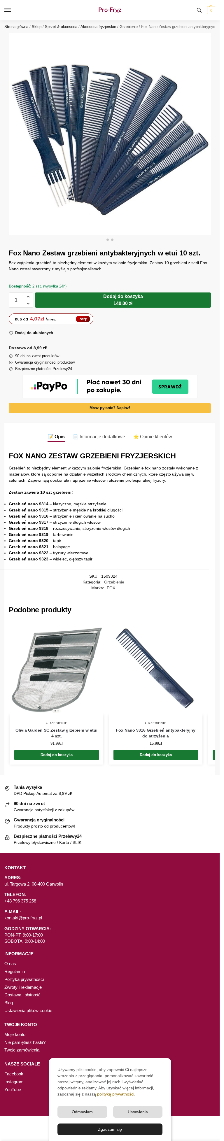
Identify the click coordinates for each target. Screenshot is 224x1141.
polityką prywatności (115, 1094)
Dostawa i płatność (22, 995)
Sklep (36, 26)
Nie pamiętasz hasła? (25, 1042)
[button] (210, 10)
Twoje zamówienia (21, 1050)
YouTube (12, 1089)
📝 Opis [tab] (56, 436)
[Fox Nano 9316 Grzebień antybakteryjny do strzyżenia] (155, 668)
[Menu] (13, 10)
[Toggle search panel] (199, 10)
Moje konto (14, 1034)
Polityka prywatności (24, 979)
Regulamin (14, 971)
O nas (10, 963)
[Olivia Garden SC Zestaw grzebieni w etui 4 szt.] (56, 668)
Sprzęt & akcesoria (61, 26)
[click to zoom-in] (110, 134)
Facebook (13, 1074)
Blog (8, 1002)
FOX (111, 588)
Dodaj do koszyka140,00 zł (123, 300)
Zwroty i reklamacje (23, 987)
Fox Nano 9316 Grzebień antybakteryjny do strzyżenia (155, 733)
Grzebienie (129, 26)
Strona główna (16, 26)
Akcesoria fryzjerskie (98, 26)
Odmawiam (82, 1112)
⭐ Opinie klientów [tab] (152, 436)
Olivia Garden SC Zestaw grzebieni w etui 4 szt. (56, 733)
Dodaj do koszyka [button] (57, 755)
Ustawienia (138, 1112)
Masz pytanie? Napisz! (110, 408)
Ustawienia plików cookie (28, 1010)
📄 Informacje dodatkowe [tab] (99, 436)
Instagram (14, 1081)
